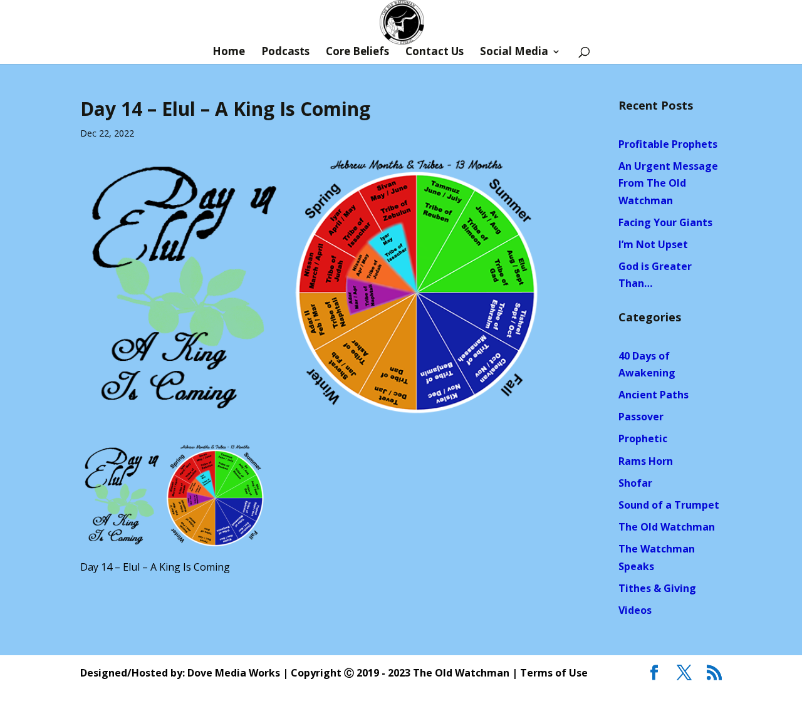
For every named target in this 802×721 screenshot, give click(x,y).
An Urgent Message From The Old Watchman (668, 183)
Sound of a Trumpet (668, 505)
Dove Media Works (233, 673)
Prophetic (642, 438)
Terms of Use (554, 673)
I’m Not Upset (653, 244)
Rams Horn (645, 461)
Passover (641, 416)
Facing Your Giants (665, 222)
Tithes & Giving (657, 588)
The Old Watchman (666, 527)
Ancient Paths (653, 395)
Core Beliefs (357, 52)
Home (228, 52)
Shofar (635, 483)
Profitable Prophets (667, 144)
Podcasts (285, 52)
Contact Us (434, 52)
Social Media (514, 52)
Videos (635, 610)
